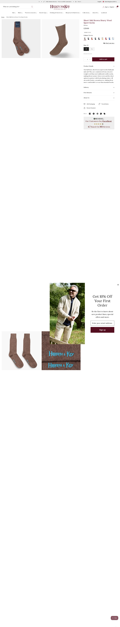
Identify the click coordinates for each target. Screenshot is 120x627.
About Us (95, 12)
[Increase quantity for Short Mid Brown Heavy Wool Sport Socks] (90, 59)
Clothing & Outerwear (56, 12)
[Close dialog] (118, 285)
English (99, 1)
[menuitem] (14, 13)
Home (2, 17)
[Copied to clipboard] (104, 113)
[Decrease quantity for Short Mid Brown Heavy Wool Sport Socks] (85, 59)
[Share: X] (93, 113)
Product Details (88, 66)
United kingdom (110, 1)
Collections (86, 12)
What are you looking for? (11, 6)
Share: (85, 113)
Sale (13, 12)
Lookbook (104, 12)
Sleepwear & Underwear (72, 12)
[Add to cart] (103, 59)
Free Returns (88, 92)
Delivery (86, 87)
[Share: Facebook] (90, 113)
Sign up (102, 330)
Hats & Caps (42, 12)
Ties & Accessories (30, 12)
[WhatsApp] (101, 113)
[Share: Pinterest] (97, 113)
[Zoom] (21, 175)
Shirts (20, 12)
